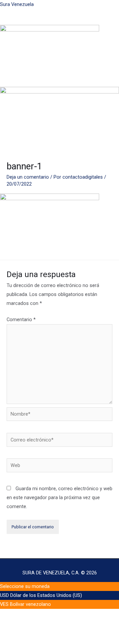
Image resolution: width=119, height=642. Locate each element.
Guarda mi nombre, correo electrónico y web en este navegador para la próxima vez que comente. (59, 497)
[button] (59, 21)
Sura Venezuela (17, 4)
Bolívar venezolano (30, 604)
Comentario (21, 319)
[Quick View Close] (14, 625)
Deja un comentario (28, 177)
